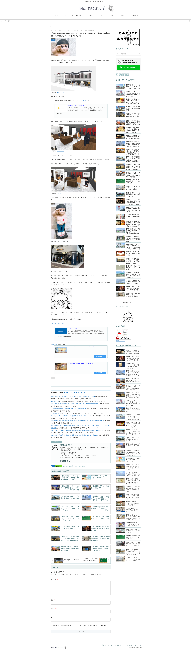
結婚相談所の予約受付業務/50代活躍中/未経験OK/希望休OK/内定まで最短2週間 (75, 435)
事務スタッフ (55, 401)
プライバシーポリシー (128, 645)
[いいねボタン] (53, 378)
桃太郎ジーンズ (78, 466)
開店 (84, 466)
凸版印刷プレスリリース (58, 323)
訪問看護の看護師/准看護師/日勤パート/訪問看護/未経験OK (69, 408)
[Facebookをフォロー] (65, 461)
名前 (53, 600)
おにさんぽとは (117, 645)
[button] (189, 21)
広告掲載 (110, 645)
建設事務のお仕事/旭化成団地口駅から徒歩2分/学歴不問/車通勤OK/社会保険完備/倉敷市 (77, 420)
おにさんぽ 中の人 (66, 445)
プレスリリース (60, 92)
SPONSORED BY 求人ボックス (74, 392)
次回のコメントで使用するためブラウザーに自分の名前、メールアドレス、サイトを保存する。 (81, 625)
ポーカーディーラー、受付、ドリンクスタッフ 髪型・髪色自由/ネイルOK (73, 396)
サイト (53, 617)
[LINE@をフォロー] (70, 461)
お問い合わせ (138, 645)
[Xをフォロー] (63, 461)
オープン (66, 466)
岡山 (71, 466)
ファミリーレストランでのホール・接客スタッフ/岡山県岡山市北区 (71, 416)
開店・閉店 (59, 466)
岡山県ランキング (120, 341)
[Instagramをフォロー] (67, 461)
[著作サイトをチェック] (61, 461)
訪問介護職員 (55, 413)
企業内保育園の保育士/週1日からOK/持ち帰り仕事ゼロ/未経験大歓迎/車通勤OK (75, 403)
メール (54, 608)
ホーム (104, 645)
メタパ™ (83, 100)
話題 (53, 466)
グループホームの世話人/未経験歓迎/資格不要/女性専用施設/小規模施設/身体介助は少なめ (78, 430)
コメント (54, 580)
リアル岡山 (55, 344)
